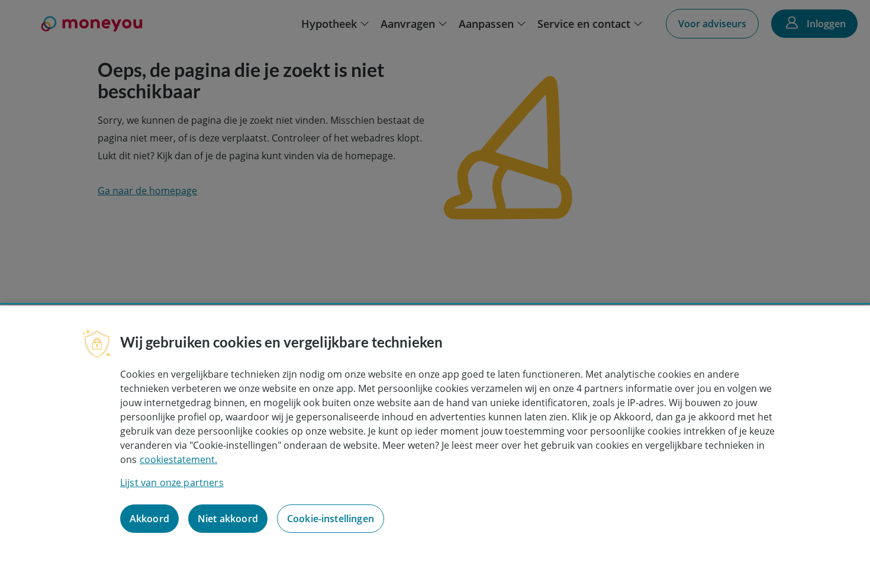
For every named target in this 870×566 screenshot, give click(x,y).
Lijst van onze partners (172, 482)
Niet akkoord (228, 518)
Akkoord (149, 518)
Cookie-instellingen (330, 518)
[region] (435, 435)
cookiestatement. (178, 459)
